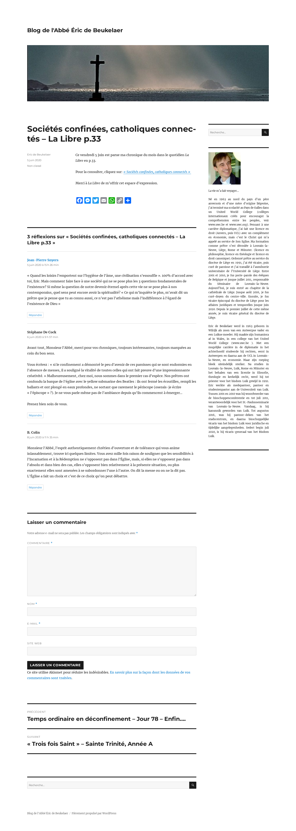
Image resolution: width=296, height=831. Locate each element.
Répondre (35, 315)
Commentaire (40, 543)
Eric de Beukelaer (39, 154)
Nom (32, 604)
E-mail (33, 623)
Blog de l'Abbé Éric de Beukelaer (75, 30)
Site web (34, 643)
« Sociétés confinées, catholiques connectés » (157, 172)
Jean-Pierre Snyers (42, 260)
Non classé (34, 165)
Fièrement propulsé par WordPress (94, 813)
